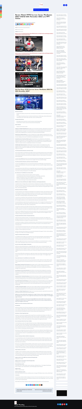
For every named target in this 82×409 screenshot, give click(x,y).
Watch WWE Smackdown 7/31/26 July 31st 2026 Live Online (61, 209)
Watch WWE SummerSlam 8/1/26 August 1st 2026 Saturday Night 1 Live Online (61, 202)
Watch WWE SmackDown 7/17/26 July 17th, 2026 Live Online (61, 337)
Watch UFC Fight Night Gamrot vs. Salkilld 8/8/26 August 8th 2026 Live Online (62, 164)
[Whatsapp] (24, 24)
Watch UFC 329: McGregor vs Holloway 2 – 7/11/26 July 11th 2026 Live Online (62, 370)
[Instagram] (31, 24)
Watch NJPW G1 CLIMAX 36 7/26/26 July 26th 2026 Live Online (61, 265)
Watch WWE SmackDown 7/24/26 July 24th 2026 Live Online (61, 272)
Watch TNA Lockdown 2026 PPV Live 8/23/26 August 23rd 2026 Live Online (62, 59)
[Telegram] (26, 24)
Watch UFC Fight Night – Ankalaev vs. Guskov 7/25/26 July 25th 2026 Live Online (61, 260)
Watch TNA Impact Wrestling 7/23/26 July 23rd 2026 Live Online (61, 276)
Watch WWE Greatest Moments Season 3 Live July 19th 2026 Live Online (62, 316)
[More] (32, 24)
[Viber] (27, 24)
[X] (17, 24)
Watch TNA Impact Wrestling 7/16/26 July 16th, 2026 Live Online (61, 341)
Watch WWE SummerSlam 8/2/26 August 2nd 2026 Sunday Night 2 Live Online (61, 198)
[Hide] (0, 18)
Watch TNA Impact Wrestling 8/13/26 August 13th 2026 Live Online (61, 141)
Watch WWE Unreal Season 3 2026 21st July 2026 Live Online (61, 290)
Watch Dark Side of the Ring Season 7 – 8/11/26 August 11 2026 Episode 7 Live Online (61, 129)
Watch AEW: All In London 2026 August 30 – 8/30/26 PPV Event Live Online (62, 68)
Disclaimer (43, 9)
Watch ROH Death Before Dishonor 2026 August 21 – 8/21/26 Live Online (61, 72)
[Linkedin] (19, 24)
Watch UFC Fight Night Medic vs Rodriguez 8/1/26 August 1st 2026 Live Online (61, 216)
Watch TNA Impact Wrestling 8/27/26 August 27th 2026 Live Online (61, 23)
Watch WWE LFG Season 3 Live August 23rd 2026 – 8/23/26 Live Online (61, 43)
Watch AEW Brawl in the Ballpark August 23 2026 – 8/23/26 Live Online (61, 47)
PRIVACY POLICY (37, 9)
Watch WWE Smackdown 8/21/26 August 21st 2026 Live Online (61, 64)
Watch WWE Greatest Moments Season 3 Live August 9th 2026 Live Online (62, 137)
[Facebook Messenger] (29, 24)
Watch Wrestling (19, 405)
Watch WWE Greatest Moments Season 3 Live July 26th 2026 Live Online (62, 252)
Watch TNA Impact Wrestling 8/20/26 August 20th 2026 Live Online (61, 81)
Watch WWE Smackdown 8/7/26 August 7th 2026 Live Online (61, 172)
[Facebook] (16, 24)
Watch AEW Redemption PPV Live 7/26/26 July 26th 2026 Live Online (61, 256)
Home (47, 9)
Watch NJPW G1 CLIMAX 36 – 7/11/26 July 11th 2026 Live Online (61, 378)
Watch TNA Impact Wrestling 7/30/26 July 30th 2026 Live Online (61, 224)
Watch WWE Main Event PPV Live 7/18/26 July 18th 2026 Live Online (61, 326)
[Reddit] (22, 24)
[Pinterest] (21, 24)
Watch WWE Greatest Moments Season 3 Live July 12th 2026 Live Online (62, 366)
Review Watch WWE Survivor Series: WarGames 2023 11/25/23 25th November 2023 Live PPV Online (33, 16)
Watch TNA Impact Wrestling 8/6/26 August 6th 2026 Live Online (61, 176)
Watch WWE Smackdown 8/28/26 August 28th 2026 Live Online (61, 19)
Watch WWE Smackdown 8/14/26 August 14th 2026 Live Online (61, 116)
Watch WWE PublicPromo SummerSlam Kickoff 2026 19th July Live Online (61, 309)
